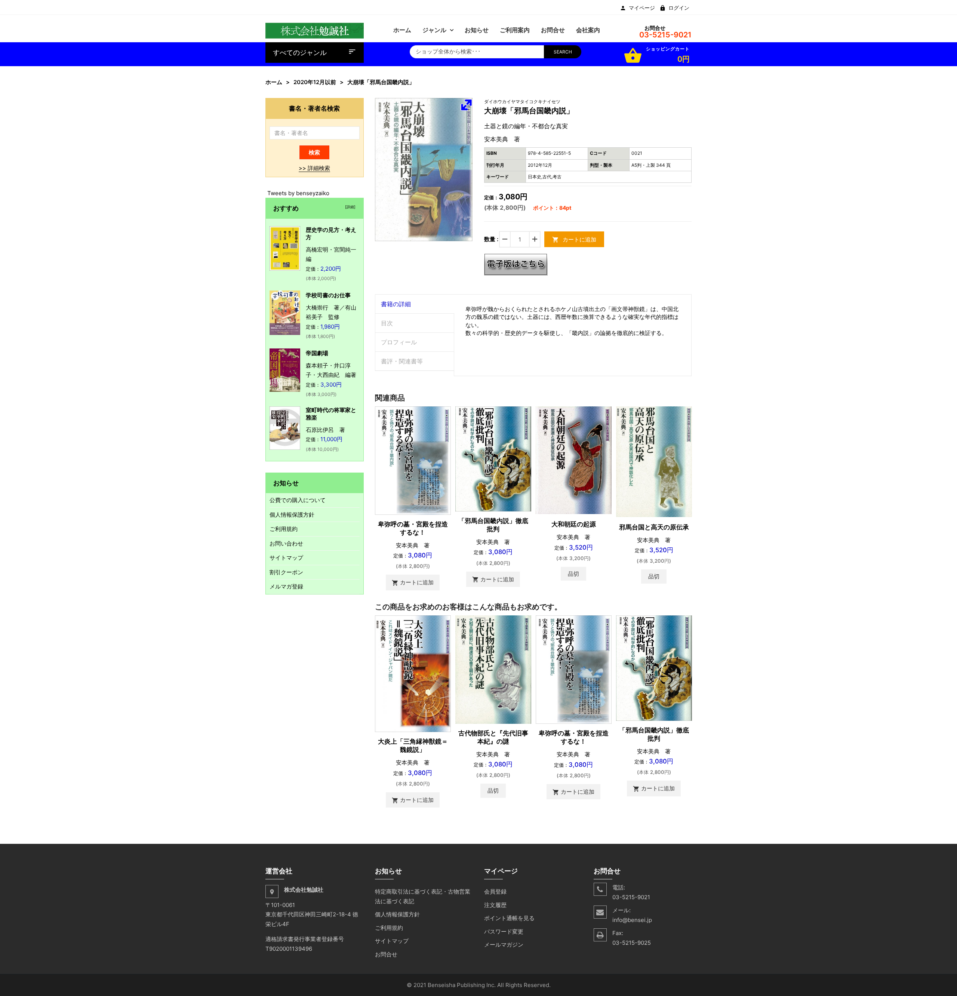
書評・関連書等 (402, 361)
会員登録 (495, 891)
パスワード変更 (503, 931)
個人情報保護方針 (292, 514)
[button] (466, 105)
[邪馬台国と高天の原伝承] (654, 461)
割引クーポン (286, 572)
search (563, 52)
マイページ (642, 8)
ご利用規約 (284, 528)
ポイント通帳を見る (509, 918)
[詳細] (349, 207)
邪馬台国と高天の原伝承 (654, 527)
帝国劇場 (317, 353)
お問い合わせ (286, 543)
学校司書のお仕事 (328, 295)
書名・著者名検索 (314, 108)
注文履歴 (495, 905)
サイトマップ (286, 557)
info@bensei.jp (632, 919)
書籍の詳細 (396, 304)
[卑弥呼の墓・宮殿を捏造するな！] (413, 460)
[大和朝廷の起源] (574, 459)
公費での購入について (298, 500)
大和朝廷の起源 (573, 524)
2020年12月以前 (314, 82)
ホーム (273, 82)
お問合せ (386, 954)
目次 (387, 323)
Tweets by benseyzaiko (298, 193)
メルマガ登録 (286, 586)
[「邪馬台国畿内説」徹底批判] (493, 458)
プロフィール (399, 342)
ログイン (678, 8)
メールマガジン (503, 944)
